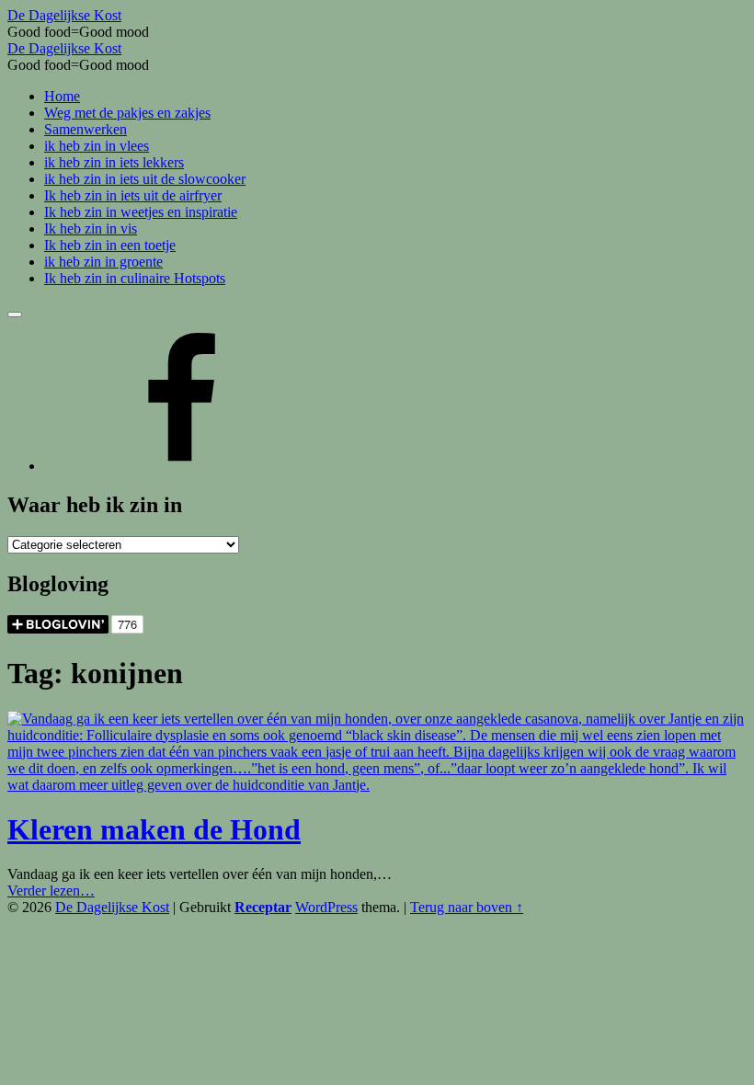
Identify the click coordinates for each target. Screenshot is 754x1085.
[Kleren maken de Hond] (377, 785)
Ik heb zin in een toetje (110, 245)
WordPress (326, 907)
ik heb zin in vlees (96, 146)
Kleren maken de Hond (154, 829)
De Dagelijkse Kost (112, 907)
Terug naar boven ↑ (466, 907)
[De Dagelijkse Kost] (182, 466)
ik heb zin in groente (103, 261)
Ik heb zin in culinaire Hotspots (134, 278)
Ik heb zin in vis (90, 228)
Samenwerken (85, 129)
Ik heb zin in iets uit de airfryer (133, 195)
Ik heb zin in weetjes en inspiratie (140, 212)
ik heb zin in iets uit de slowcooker (145, 179)
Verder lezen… (51, 890)
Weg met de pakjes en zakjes (127, 112)
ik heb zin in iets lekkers (114, 162)
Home (62, 96)
